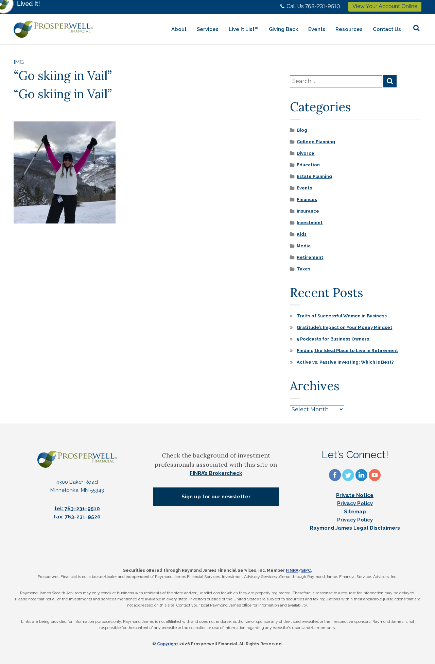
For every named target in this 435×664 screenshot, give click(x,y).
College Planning (316, 141)
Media (304, 245)
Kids (302, 234)
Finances (307, 199)
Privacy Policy (355, 503)
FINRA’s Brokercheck (216, 473)
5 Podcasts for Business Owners (333, 339)
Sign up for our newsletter (215, 497)
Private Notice (354, 495)
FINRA (292, 570)
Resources (349, 29)
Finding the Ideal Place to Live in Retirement (347, 350)
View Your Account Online (384, 6)
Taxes (303, 268)
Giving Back (283, 29)
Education (308, 164)
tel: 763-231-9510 (77, 508)
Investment (310, 222)
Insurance (308, 211)
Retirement (310, 257)
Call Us (313, 6)
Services (208, 29)
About (179, 29)
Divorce (305, 153)
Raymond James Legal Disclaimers (355, 528)
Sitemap (355, 512)
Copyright (167, 644)
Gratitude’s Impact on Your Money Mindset (344, 327)
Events (316, 29)
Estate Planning (314, 176)
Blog (302, 130)
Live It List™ (244, 29)
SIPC (306, 570)
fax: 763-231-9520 (77, 517)
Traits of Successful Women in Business (342, 315)
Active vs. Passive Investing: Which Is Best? (345, 362)
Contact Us (387, 29)
